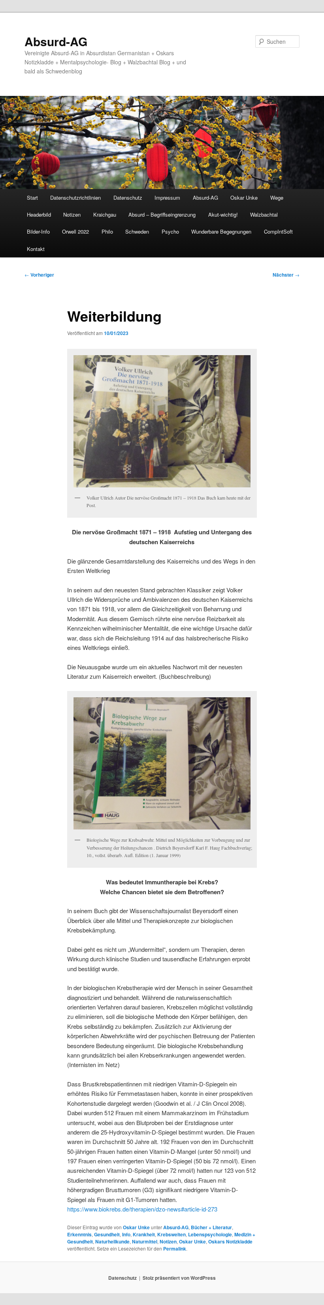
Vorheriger (39, 274)
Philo (107, 231)
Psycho (170, 231)
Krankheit (144, 1234)
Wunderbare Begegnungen (221, 231)
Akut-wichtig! (223, 214)
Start (32, 197)
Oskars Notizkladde (230, 1241)
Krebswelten (171, 1234)
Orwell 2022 (75, 231)
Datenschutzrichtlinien (75, 197)
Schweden (137, 231)
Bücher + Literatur (211, 1227)
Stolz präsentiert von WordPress (179, 1277)
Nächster (286, 274)
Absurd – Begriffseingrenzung (162, 214)
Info (126, 1234)
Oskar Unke (244, 197)
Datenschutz (127, 197)
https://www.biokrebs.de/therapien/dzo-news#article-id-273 (142, 1209)
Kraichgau (104, 214)
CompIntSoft (278, 231)
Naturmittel (144, 1241)
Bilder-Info (38, 231)
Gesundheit (107, 1234)
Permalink (174, 1248)
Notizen (72, 214)
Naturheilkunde (112, 1241)
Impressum (167, 197)
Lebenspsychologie (210, 1234)
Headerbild (39, 214)
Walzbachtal (264, 214)
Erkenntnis (79, 1234)
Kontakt (36, 249)
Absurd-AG (55, 41)
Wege (276, 197)
